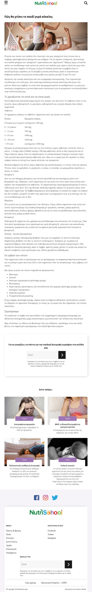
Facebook (52, 531)
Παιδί (8, 534)
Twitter (51, 534)
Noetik (83, 589)
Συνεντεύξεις (11, 542)
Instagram (52, 538)
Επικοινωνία (11, 549)
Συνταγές (10, 538)
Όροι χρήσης (30, 583)
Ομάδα (9, 545)
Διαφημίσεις (11, 553)
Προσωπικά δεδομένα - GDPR (54, 583)
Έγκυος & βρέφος (13, 531)
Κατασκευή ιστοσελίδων (73, 589)
